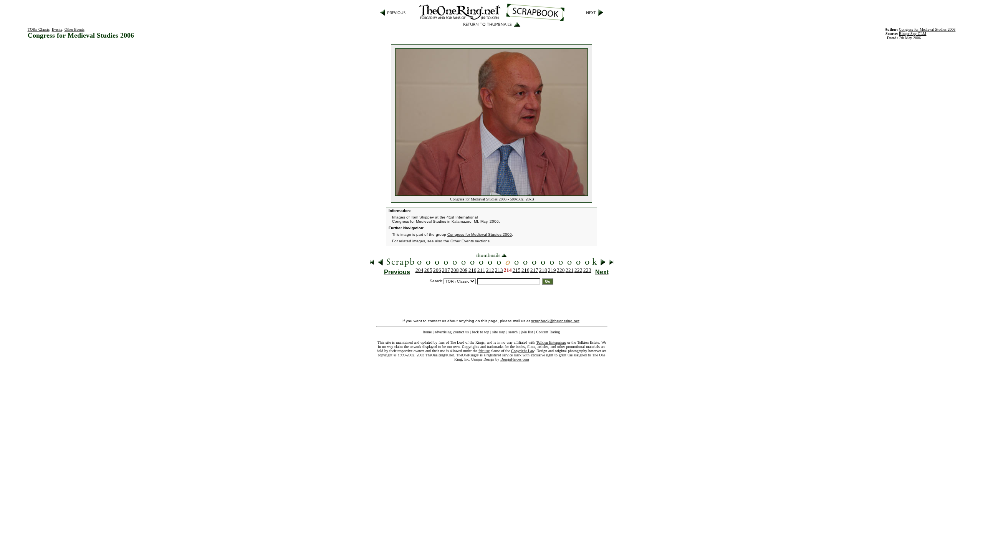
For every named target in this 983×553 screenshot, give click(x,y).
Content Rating (548, 332)
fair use (484, 351)
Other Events (74, 29)
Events (57, 29)
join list (527, 332)
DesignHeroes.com (514, 359)
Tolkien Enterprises (551, 342)
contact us (461, 332)
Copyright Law (522, 351)
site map (498, 332)
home (427, 332)
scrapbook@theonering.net (555, 321)
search (513, 332)
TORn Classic (39, 29)
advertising (443, 332)
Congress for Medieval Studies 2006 (927, 29)
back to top (480, 332)
